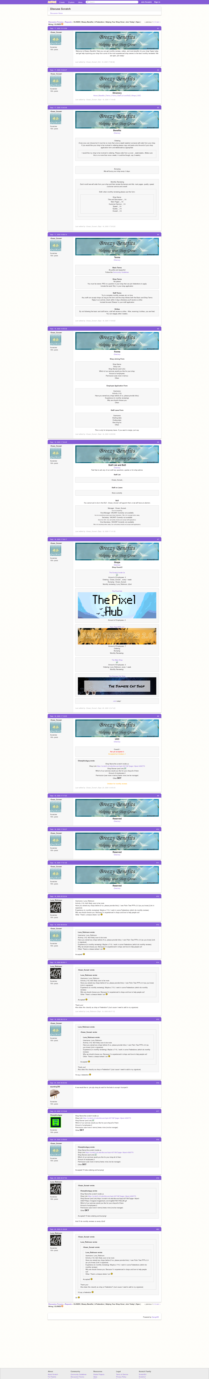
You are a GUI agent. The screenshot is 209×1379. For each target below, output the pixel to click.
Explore (71, 2)
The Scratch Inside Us (117, 572)
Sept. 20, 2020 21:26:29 (58, 1229)
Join (114, 701)
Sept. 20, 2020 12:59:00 (58, 1139)
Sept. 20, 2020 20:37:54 (58, 1178)
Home (95, 95)
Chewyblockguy (56, 1115)
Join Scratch (146, 2)
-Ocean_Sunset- (56, 32)
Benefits (102, 95)
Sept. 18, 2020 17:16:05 (58, 716)
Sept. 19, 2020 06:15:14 (58, 1019)
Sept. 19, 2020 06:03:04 (58, 924)
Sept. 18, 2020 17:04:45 (58, 442)
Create (62, 2)
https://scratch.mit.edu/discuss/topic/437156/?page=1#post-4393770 (121, 766)
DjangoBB (155, 1317)
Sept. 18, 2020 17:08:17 (58, 539)
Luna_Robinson (56, 900)
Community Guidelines (121, 272)
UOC (139, 95)
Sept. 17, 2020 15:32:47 (58, 70)
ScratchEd (142, 1374)
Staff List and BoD (123, 95)
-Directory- (117, 133)
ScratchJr (142, 1377)
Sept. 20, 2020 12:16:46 (58, 1111)
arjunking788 (55, 1086)
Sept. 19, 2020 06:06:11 (58, 962)
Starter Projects (98, 1374)
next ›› (158, 22)
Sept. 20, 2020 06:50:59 (58, 1083)
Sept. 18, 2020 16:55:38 (58, 329)
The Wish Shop (117, 660)
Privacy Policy (121, 1377)
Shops (134, 95)
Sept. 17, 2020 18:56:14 (58, 234)
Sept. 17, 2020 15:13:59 (58, 28)
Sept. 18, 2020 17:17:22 (58, 795)
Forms (114, 95)
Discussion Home (56, 13)
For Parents (52, 1377)
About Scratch (53, 1374)
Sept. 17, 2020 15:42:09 (58, 107)
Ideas (80, 2)
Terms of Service (122, 1374)
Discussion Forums (55, 22)
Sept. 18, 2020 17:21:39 (58, 862)
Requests (68, 22)
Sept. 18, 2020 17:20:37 (58, 829)
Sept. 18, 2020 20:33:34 (58, 896)
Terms (108, 95)
